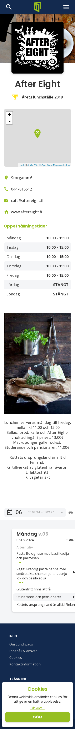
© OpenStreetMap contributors (54, 165)
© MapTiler (33, 165)
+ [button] (9, 114)
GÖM (37, 717)
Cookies (15, 657)
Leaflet (22, 165)
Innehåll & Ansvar (23, 651)
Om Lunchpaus (21, 644)
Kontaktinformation (25, 664)
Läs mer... (37, 708)
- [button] (9, 121)
